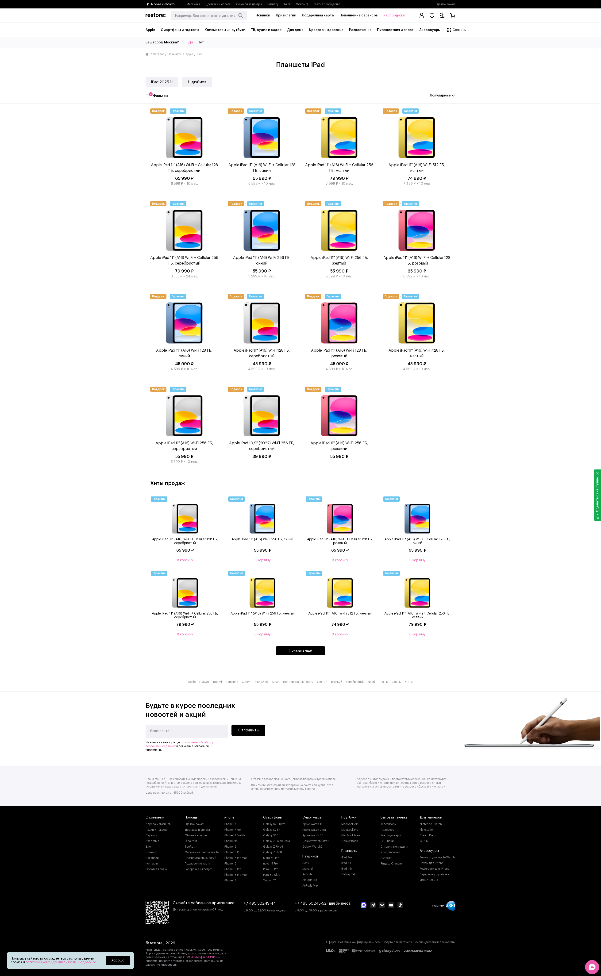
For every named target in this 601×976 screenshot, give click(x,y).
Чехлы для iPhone (431, 863)
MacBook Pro (349, 829)
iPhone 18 (230, 863)
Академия (152, 841)
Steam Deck (428, 835)
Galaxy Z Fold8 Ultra (276, 841)
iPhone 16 (230, 846)
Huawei (204, 681)
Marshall (307, 868)
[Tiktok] (400, 905)
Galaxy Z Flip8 (272, 852)
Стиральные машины (394, 846)
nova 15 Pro (270, 863)
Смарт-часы (312, 817)
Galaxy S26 (270, 835)
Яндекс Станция (392, 863)
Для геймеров (431, 817)
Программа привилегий (200, 858)
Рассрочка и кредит (198, 869)
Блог (287, 4)
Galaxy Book (349, 841)
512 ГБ (409, 681)
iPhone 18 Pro (232, 869)
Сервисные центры (249, 4)
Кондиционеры (391, 835)
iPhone (229, 817)
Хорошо (117, 960)
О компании (155, 817)
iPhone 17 (230, 824)
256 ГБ (396, 681)
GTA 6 (424, 841)
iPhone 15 (230, 880)
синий (371, 681)
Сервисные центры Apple (202, 852)
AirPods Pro (309, 880)
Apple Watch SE (312, 835)
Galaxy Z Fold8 (273, 846)
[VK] (382, 905)
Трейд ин (191, 846)
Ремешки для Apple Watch (437, 857)
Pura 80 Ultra (271, 874)
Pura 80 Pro (270, 869)
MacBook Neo (350, 835)
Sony (305, 863)
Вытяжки (386, 858)
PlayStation (427, 829)
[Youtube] (391, 905)
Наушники (310, 856)
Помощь (191, 817)
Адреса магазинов (158, 824)
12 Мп (275, 681)
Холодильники (390, 852)
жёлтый (322, 681)
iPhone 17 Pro (232, 829)
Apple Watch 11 (312, 824)
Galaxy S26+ (271, 829)
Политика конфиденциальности (359, 942)
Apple (189, 54)
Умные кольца (429, 880)
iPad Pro (346, 857)
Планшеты (174, 54)
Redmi (217, 681)
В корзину (185, 560)
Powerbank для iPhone (434, 868)
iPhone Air (230, 841)
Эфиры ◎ (302, 4)
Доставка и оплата (218, 4)
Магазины (193, 4)
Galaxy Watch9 (312, 846)
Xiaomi (246, 681)
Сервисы (152, 835)
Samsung (232, 681)
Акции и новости (157, 829)
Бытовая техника (394, 817)
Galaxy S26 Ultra (274, 824)
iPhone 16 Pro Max (235, 858)
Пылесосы (387, 829)
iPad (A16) (261, 681)
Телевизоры (388, 824)
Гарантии (191, 841)
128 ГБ (383, 681)
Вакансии (152, 858)
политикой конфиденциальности (51, 962)
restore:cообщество (327, 4)
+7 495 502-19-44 (260, 903)
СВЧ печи (387, 841)
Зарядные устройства (434, 874)
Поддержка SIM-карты (298, 681)
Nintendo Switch (431, 824)
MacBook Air (349, 824)
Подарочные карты (197, 863)
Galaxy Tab (348, 874)
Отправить (248, 730)
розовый (336, 681)
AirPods (307, 874)
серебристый (355, 681)
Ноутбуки (348, 817)
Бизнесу (272, 4)
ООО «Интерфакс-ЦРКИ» (200, 957)
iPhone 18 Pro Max (235, 874)
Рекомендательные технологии (434, 942)
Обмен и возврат (196, 835)
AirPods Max (310, 885)
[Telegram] (373, 905)
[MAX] (363, 905)
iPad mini (347, 868)
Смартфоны (272, 817)
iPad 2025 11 (162, 82)
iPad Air (346, 863)
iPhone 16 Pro (232, 852)
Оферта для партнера (397, 942)
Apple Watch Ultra (314, 829)
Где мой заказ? (445, 4)
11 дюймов (197, 82)
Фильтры (159, 95)
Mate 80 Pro (271, 858)
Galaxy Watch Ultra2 (315, 841)
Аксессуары (429, 851)
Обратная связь (156, 869)
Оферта (331, 942)
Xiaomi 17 (269, 880)
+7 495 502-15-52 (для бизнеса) (323, 903)
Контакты (152, 863)
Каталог (158, 54)
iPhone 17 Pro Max (235, 835)
